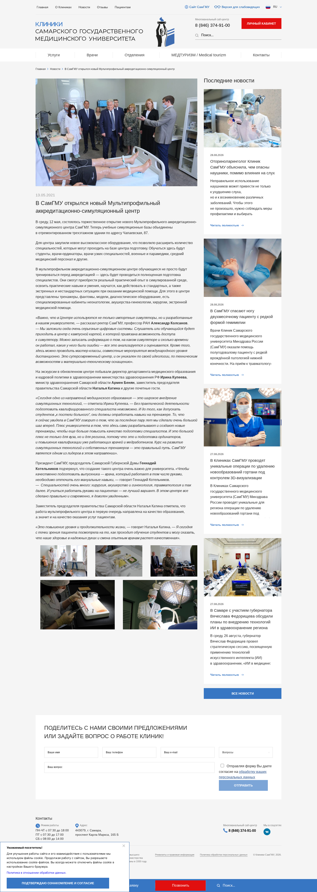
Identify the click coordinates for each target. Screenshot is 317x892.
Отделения (134, 55)
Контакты (261, 55)
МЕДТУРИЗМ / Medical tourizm (198, 55)
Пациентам (123, 7)
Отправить (243, 785)
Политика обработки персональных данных (224, 854)
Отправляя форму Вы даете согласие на (245, 771)
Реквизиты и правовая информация (174, 854)
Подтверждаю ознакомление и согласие (58, 883)
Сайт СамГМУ (199, 7)
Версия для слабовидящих (241, 7)
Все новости (243, 693)
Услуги (54, 55)
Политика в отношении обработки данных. (36, 872)
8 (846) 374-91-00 (212, 25)
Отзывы (102, 7)
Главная (42, 7)
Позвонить (180, 885)
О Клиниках (63, 7)
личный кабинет (261, 23)
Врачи (92, 55)
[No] (123, 845)
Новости (84, 7)
